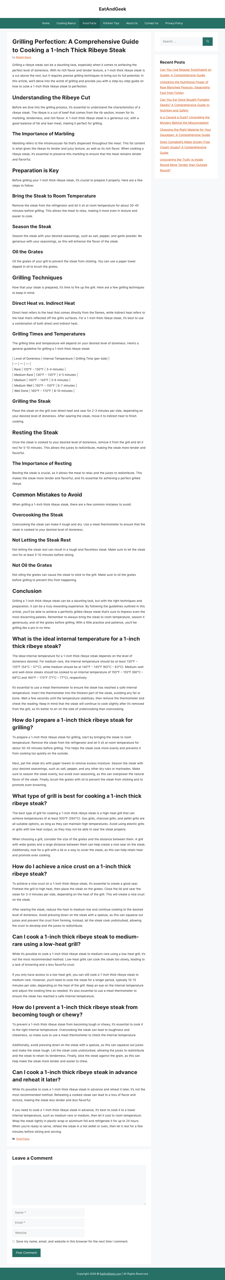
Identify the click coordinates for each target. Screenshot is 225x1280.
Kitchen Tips (111, 23)
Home (46, 23)
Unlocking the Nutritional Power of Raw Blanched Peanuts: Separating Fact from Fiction (185, 87)
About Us (132, 23)
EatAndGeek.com (110, 1273)
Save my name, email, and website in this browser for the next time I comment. (72, 1241)
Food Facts (89, 23)
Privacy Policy (174, 23)
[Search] (208, 41)
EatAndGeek (112, 9)
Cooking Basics (66, 23)
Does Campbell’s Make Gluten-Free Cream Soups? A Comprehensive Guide (185, 147)
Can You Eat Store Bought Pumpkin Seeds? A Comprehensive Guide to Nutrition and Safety (185, 105)
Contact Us (151, 23)
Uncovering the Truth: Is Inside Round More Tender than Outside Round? (183, 165)
